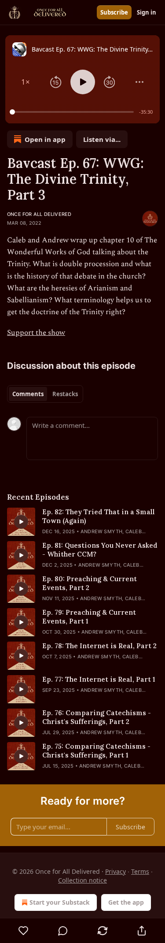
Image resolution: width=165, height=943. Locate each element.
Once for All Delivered (39, 214)
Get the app (126, 902)
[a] (21, 522)
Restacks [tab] (65, 394)
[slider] (73, 112)
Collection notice (82, 880)
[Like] (23, 930)
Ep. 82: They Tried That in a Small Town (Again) (98, 516)
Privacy (115, 871)
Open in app (45, 139)
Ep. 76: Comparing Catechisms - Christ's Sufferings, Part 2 (96, 717)
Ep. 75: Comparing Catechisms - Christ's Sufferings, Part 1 (96, 750)
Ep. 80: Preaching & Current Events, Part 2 (89, 583)
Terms (140, 871)
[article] (82, 522)
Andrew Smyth (101, 531)
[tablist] (45, 394)
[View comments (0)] (63, 930)
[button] (25, 82)
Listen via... (102, 139)
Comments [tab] (28, 394)
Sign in (146, 12)
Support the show (36, 332)
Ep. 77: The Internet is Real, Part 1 (98, 679)
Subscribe (114, 12)
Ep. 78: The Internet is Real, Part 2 (99, 646)
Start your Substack (59, 902)
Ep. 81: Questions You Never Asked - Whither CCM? (100, 549)
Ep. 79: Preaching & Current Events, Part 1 (89, 616)
